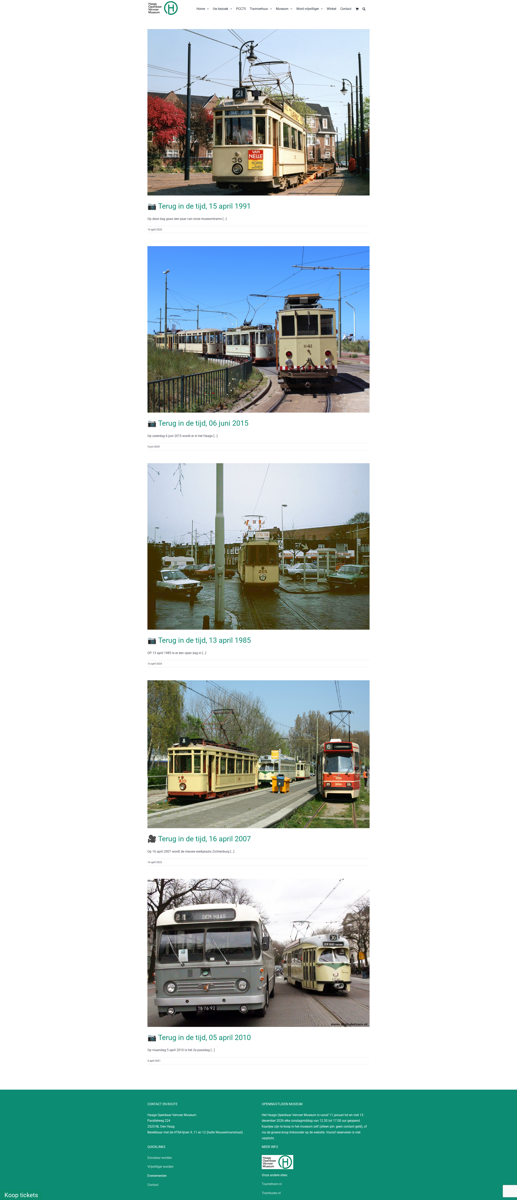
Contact (153, 1185)
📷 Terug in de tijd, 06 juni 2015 (197, 423)
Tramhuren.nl (271, 1193)
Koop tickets (21, 1195)
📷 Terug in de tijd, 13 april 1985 (199, 640)
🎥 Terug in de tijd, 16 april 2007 (199, 839)
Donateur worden (159, 1158)
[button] (364, 8)
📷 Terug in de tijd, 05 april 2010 (199, 1037)
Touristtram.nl (272, 1184)
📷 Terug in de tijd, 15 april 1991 (199, 206)
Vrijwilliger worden (160, 1167)
